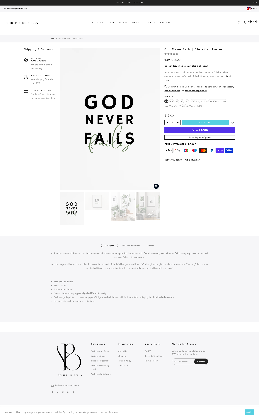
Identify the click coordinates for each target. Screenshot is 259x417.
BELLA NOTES (119, 22)
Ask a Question (192, 159)
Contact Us (123, 365)
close (5, 2)
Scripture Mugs (98, 356)
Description (109, 245)
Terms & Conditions (154, 356)
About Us (122, 351)
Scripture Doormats (100, 360)
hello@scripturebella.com (17, 8)
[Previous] (64, 119)
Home (53, 38)
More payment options (200, 137)
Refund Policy (124, 360)
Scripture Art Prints (100, 351)
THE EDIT (166, 22)
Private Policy (151, 360)
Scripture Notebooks (101, 374)
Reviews (150, 245)
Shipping (182, 65)
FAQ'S (148, 351)
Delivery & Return (173, 159)
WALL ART (98, 22)
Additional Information (130, 245)
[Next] (156, 119)
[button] (171, 54)
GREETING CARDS (143, 22)
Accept (249, 412)
